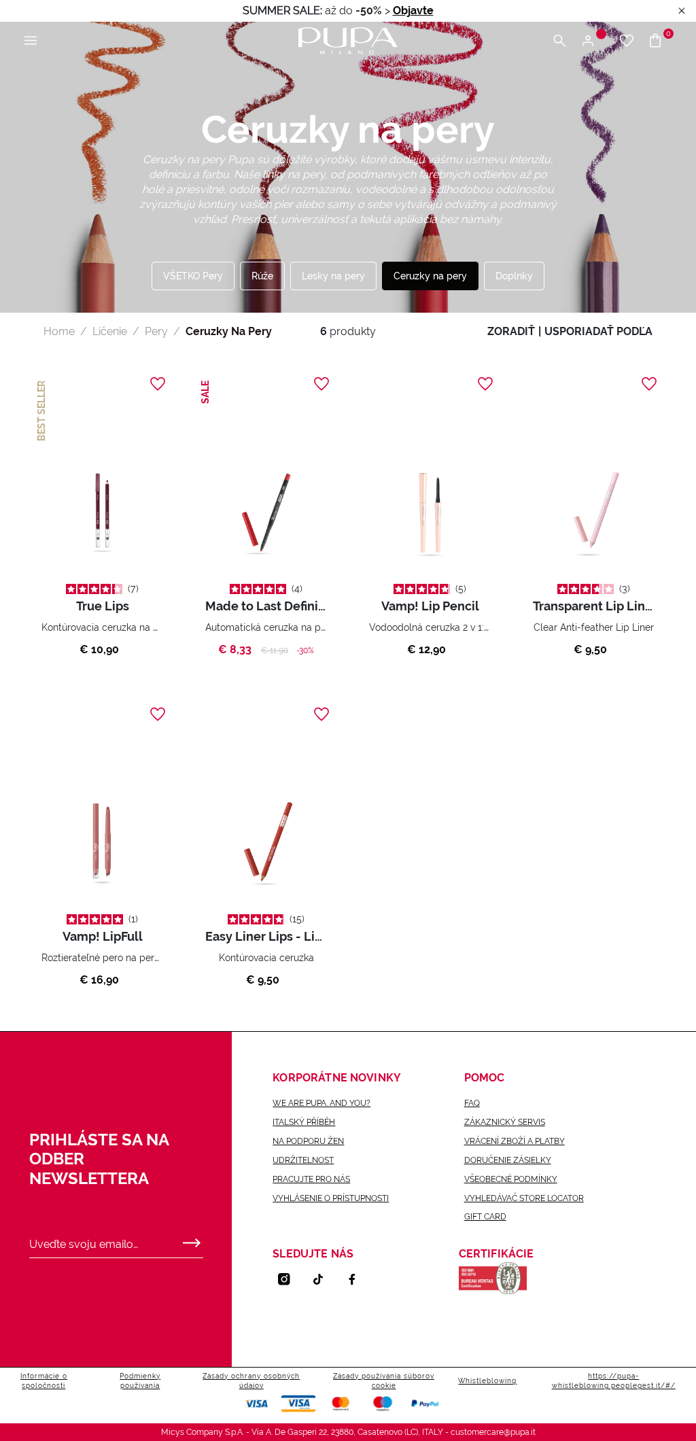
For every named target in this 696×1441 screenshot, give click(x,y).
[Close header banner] (682, 11)
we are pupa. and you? (321, 1103)
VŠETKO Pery (193, 276)
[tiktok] (324, 1279)
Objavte (413, 10)
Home (59, 331)
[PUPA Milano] (348, 39)
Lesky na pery (333, 276)
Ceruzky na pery (430, 276)
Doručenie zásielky (507, 1160)
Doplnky (514, 276)
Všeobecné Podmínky (510, 1179)
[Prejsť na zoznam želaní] (627, 41)
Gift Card (485, 1216)
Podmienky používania (140, 1380)
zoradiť (511, 331)
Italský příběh (304, 1122)
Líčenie (109, 331)
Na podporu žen (308, 1141)
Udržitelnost (303, 1160)
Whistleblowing (487, 1381)
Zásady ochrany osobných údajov (251, 1380)
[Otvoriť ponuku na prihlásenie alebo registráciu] (593, 41)
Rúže (262, 276)
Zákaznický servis (504, 1122)
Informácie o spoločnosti (43, 1380)
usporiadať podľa (598, 331)
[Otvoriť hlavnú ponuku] (30, 41)
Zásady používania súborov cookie (383, 1380)
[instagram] (290, 1279)
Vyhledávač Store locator (524, 1198)
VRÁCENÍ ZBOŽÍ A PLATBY (514, 1141)
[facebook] (358, 1279)
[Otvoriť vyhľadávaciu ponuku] (559, 41)
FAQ (472, 1103)
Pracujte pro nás (311, 1179)
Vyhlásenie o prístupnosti (331, 1198)
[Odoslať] (191, 1239)
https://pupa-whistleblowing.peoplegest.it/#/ (614, 1380)
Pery (156, 331)
